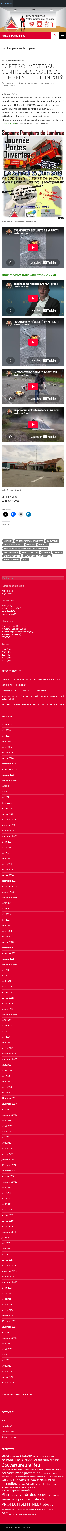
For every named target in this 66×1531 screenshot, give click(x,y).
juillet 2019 (7, 1126)
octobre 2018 (8, 1176)
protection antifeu (9, 1509)
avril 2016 (6, 1298)
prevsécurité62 (11, 552)
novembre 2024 (9, 825)
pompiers (43, 545)
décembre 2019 (9, 1098)
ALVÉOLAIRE (14, 1456)
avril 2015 (6, 1365)
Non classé (7, 1426)
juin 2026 (6, 730)
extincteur (53, 1473)
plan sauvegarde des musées (16, 1490)
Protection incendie (44, 1509)
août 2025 (6, 786)
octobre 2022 (8, 958)
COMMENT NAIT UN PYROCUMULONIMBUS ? (24, 690)
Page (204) (7, 593)
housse (13, 1480)
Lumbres (31, 545)
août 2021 (6, 1020)
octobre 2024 (8, 830)
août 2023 (6, 903)
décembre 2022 (9, 947)
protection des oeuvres (26, 1510)
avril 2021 (6, 1042)
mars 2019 (7, 1148)
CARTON (50, 1456)
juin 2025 (6, 791)
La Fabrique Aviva (23, 1484)
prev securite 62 (31, 1499)
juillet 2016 (7, 1287)
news (4, 61)
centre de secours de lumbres (29, 541)
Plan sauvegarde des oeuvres (26, 1494)
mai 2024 (6, 853)
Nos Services (8, 1431)
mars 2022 (7, 986)
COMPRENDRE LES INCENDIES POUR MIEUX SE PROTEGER (31, 679)
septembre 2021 (9, 1014)
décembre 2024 (9, 819)
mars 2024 (7, 864)
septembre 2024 (9, 836)
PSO (5, 1513)
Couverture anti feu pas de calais (14, 1469)
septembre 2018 (9, 1181)
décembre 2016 (9, 1265)
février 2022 (7, 992)
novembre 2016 (9, 1271)
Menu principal (62, 35)
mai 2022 (6, 975)
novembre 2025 (9, 769)
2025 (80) (6, 652)
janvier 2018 (8, 1220)
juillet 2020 (7, 1070)
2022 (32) (6, 660)
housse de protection (28, 1479)
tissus (33, 1514)
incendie (8, 1483)
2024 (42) (6, 654)
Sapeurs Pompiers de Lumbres (38, 556)
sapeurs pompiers (12, 556)
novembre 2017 (9, 1226)
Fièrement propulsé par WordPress (16, 1527)
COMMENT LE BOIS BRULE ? (15, 685)
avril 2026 (6, 741)
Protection (47, 1504)
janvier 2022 (8, 997)
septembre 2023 (9, 897)
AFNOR (5, 1456)
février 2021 (7, 1048)
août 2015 (6, 1343)
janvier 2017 (8, 1259)
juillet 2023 (7, 908)
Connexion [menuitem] (6, 3)
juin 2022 (6, 970)
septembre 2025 (9, 780)
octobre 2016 (8, 1276)
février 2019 (7, 1154)
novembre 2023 (9, 886)
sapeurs (58, 552)
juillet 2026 (7, 724)
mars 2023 (7, 931)
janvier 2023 (8, 942)
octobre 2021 (8, 1009)
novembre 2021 (9, 1003)
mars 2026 (7, 747)
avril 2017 (6, 1248)
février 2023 (7, 936)
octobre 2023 (8, 892)
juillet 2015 (7, 1349)
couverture (52, 541)
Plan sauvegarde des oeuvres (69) (17, 631)
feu (50, 1477)
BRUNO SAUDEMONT (30, 83)
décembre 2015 (9, 1321)
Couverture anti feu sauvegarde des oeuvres (43, 1469)
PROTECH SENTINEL (30, 552)
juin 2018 (6, 1193)
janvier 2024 (8, 875)
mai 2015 (6, 1360)
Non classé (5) (8, 611)
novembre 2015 (9, 1326)
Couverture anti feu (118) (14, 626)
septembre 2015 (9, 1338)
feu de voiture (58, 1476)
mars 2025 (7, 802)
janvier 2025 (8, 813)
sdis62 (25, 560)
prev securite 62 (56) (11, 634)
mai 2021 (6, 1036)
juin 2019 (6, 1131)
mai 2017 (6, 1243)
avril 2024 (6, 858)
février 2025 (7, 808)
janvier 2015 (8, 1377)
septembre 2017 (9, 1232)
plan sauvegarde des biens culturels (18, 1487)
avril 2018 (6, 1204)
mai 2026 (6, 735)
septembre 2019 (9, 1115)
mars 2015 (7, 1371)
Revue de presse (16, 61)
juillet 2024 (7, 841)
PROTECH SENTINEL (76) (14, 628)
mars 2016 (7, 1304)
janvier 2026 (8, 758)
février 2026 (7, 752)
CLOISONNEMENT (33, 1460)
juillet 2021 (7, 1025)
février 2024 (7, 869)
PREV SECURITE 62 (13, 35)
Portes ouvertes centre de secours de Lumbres (25, 548)
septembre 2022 (9, 964)
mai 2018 (6, 1198)
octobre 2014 (8, 1382)
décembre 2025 (9, 763)
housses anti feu (47, 1479)
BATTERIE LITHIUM (40, 1456)
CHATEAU (19, 1460)
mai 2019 (6, 1137)
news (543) (7, 605)
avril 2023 (6, 925)
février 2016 (7, 1310)
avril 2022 (6, 981)
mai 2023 (6, 919)
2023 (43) (6, 657)
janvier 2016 (8, 1315)
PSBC (58, 1509)
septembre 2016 (9, 1282)
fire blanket (6, 1480)
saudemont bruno (24, 1514)
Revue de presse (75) (11, 608)
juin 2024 (6, 847)
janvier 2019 (8, 1159)
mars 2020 (7, 1087)
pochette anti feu (10, 1499)
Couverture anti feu (13, 545)
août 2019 (6, 1120)
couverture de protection (21, 1473)
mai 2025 (6, 797)
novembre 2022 (9, 953)
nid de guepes (36, 1484)
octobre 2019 (8, 1109)
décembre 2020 (9, 1053)
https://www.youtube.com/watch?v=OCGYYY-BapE (29, 274)
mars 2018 (7, 1209)
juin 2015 (6, 1354)
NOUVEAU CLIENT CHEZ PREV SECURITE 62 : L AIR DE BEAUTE (33, 704)
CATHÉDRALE (8, 1460)
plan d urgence (49, 1484)
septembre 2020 (9, 1059)
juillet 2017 (7, 1237)
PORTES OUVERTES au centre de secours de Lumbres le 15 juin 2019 (32, 71)
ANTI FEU (8, 541)
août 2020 (6, 1064)
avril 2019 (6, 1142)
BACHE (28, 1456)
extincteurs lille (42, 1477)
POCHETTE (55, 1495)
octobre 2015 (8, 1332)
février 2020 (7, 1092)
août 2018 (6, 1187)
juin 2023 (6, 914)
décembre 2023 (9, 880)
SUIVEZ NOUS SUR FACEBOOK (17, 1394)
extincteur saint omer (27, 1477)
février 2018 (7, 1215)
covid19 (44, 1473)
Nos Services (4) (9, 614)
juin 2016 (6, 1293)
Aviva (22, 1456)
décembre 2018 (9, 1165)
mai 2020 (6, 1076)
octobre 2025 (8, 774)
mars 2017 (7, 1254)
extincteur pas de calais (10, 1477)
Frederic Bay (9, 123)
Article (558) (8, 590)
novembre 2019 (9, 1103)
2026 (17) (6, 649)
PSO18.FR (46, 552)
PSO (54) (6, 637)
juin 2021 (6, 1031)
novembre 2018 (9, 1170)
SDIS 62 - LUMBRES (11, 560)
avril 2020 (6, 1081)
